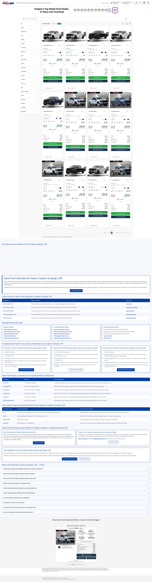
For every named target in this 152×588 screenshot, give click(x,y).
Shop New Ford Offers (76, 290)
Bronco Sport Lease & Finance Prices (63, 331)
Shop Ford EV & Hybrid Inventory (125, 369)
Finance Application (131, 318)
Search (126, 18)
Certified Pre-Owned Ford (99, 438)
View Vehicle (82, 558)
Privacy (58, 577)
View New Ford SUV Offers (76, 369)
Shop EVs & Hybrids (131, 314)
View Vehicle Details (53, 81)
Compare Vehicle (48, 88)
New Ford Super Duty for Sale (11, 338)
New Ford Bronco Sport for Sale (12, 331)
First (105, 232)
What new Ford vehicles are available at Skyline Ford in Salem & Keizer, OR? (23, 469)
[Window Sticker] (61, 55)
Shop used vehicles (83, 438)
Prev (109, 232)
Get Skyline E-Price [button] (52, 77)
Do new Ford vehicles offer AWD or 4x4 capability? (16, 498)
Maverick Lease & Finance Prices (62, 333)
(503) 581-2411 (66, 547)
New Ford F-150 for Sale (10, 336)
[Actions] (61, 45)
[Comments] (82, 122)
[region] (52, 71)
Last (122, 232)
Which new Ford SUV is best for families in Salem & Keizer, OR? (19, 478)
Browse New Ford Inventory (69, 459)
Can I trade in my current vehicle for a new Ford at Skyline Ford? (19, 507)
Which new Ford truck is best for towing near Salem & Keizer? (19, 473)
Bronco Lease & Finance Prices (61, 329)
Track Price (53, 63)
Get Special (87, 555)
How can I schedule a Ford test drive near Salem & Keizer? (18, 512)
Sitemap (54, 577)
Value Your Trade (108, 336)
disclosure (76, 560)
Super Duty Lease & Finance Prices (62, 338)
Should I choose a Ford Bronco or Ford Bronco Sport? (17, 483)
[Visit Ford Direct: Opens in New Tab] (73, 579)
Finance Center (107, 338)
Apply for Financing (38, 442)
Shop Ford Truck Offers (132, 307)
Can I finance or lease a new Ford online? (13, 502)
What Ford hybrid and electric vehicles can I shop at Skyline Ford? (20, 488)
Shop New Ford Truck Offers (26, 369)
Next (118, 232)
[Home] (16, 3)
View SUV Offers (130, 311)
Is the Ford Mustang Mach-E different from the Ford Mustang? (19, 493)
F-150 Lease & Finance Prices (61, 336)
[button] (62, 34)
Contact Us (129, 304)
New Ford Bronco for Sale (10, 329)
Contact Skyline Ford (84, 459)
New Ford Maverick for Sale (11, 333)
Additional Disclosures (64, 577)
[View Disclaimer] (54, 55)
